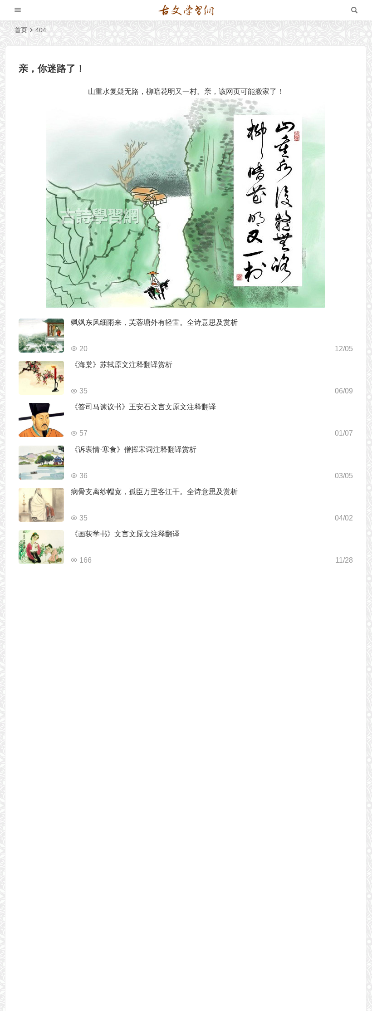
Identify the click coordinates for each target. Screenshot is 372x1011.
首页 (21, 30)
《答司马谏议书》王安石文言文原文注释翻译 (143, 407)
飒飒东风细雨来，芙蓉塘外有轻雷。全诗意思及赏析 (154, 322)
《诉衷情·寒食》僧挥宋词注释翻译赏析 (133, 449)
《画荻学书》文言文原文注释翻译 (125, 534)
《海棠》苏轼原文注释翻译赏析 (121, 364)
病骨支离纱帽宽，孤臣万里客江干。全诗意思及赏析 (154, 492)
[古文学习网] (186, 10)
